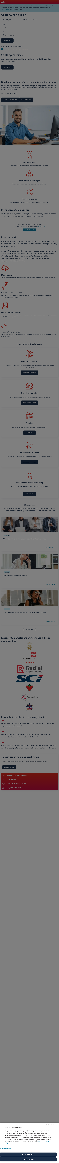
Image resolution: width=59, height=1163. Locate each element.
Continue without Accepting (52, 1124)
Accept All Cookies (28, 1154)
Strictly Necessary (28, 1159)
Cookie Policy (40, 1141)
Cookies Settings (5, 1148)
